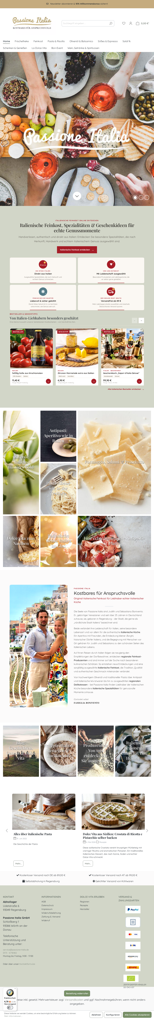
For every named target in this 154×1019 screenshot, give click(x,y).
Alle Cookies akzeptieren (137, 1014)
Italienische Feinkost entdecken (77, 249)
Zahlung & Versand (51, 916)
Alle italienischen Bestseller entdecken (126, 389)
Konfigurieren (113, 1014)
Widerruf (46, 920)
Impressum (47, 909)
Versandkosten (74, 999)
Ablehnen (96, 1014)
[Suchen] (110, 23)
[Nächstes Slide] (150, 129)
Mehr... (18, 863)
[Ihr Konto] (130, 23)
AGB (44, 901)
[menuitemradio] (141, 197)
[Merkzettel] (123, 23)
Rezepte (84, 905)
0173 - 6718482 (10, 953)
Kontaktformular (27, 964)
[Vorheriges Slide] (3, 129)
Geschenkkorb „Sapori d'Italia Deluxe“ (121, 373)
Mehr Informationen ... (13, 1016)
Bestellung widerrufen (77, 993)
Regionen (84, 901)
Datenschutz (48, 905)
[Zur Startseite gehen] (29, 23)
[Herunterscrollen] (77, 196)
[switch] (10, 1007)
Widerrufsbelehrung (51, 913)
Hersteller (84, 909)
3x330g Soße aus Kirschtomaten (27, 373)
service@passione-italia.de (16, 949)
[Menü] (15, 989)
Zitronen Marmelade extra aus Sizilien (76, 373)
